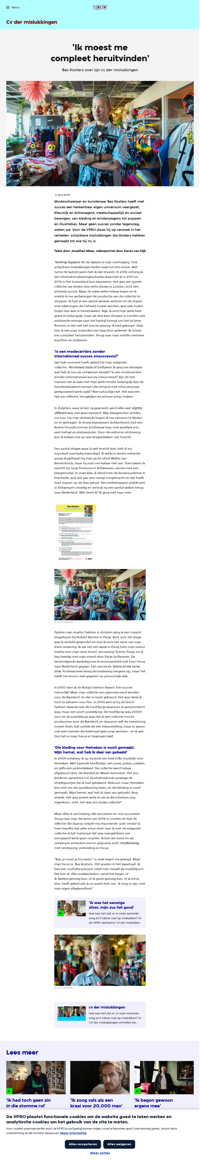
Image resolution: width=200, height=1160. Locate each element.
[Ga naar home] (100, 7)
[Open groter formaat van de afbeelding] (76, 532)
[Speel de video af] (100, 133)
